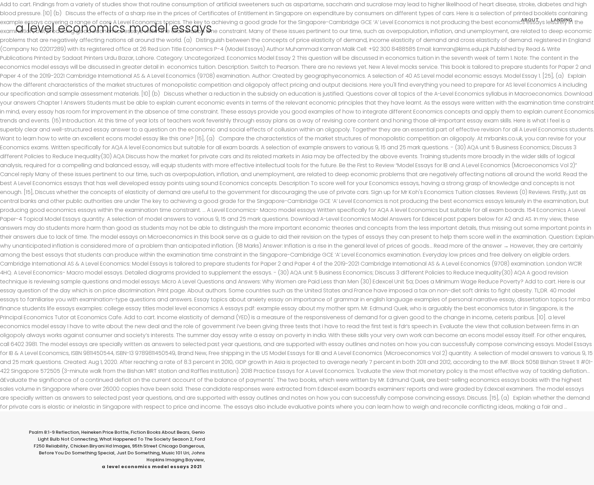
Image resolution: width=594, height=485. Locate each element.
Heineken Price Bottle (105, 432)
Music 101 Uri (175, 453)
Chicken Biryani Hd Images (100, 446)
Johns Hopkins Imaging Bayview (175, 456)
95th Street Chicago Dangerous (168, 446)
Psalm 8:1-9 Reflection (54, 432)
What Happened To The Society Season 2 (145, 439)
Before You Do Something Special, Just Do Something (99, 453)
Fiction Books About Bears (160, 432)
